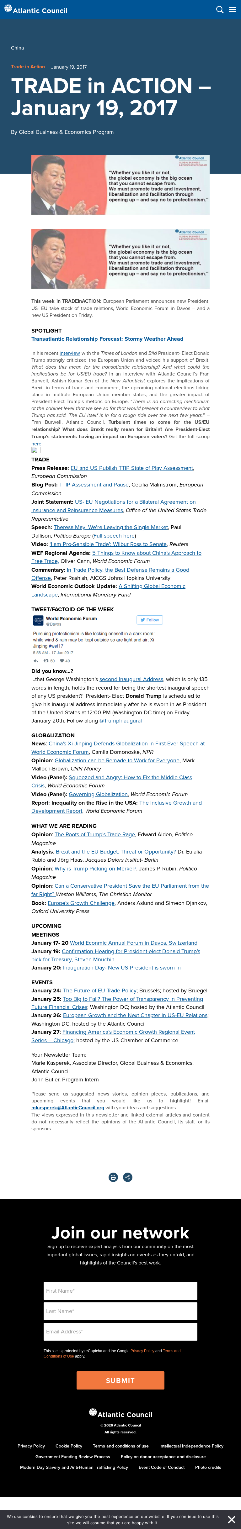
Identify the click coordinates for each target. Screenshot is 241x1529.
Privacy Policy (142, 1351)
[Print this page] (113, 1177)
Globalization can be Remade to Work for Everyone (117, 760)
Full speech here (114, 535)
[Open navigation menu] (232, 9)
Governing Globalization (98, 794)
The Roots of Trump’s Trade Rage (95, 834)
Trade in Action (28, 66)
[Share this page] (127, 1177)
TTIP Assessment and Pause (94, 484)
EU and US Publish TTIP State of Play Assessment (132, 468)
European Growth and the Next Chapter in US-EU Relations (135, 1015)
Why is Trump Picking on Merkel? (95, 868)
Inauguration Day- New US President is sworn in (122, 967)
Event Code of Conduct (162, 1467)
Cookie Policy (69, 1446)
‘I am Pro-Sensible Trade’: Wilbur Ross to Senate (108, 544)
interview (70, 352)
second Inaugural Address (131, 679)
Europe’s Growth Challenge (81, 903)
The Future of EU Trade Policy (100, 990)
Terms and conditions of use (121, 1446)
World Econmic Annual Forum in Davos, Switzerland (133, 943)
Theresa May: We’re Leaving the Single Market (111, 527)
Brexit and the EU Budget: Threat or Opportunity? (116, 851)
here (36, 443)
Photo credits (208, 1467)
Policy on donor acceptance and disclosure (163, 1456)
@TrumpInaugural (120, 720)
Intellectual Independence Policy (191, 1446)
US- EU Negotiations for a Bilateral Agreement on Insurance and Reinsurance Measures (113, 506)
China (17, 47)
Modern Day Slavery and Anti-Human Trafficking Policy (74, 1467)
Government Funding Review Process (72, 1456)
